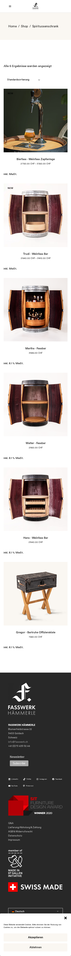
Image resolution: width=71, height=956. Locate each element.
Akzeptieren (35, 937)
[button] (65, 918)
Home (12, 26)
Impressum (14, 840)
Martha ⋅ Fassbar (35, 348)
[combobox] (24, 79)
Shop (24, 26)
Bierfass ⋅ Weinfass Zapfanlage (36, 159)
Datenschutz (15, 835)
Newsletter (17, 756)
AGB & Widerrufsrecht (20, 831)
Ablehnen (35, 947)
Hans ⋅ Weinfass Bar (35, 538)
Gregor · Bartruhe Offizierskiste (35, 632)
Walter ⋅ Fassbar (36, 443)
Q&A (10, 823)
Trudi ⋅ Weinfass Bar (35, 254)
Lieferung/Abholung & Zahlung (24, 827)
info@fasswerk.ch (18, 742)
